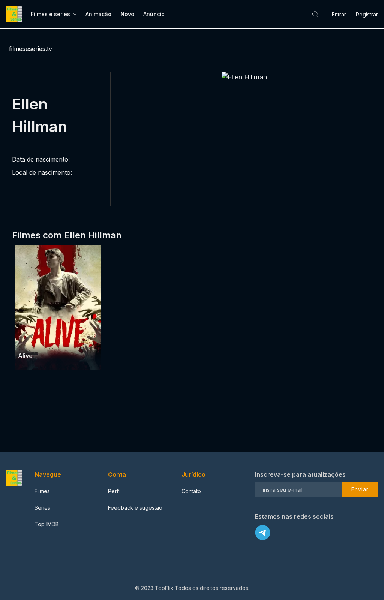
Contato (191, 491)
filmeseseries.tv (30, 48)
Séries (42, 507)
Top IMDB (46, 524)
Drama (27, 341)
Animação (98, 14)
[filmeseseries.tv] (15, 14)
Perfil (114, 491)
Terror (46, 341)
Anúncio (154, 14)
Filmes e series (50, 14)
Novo (127, 14)
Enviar (360, 489)
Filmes (42, 491)
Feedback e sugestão (135, 507)
